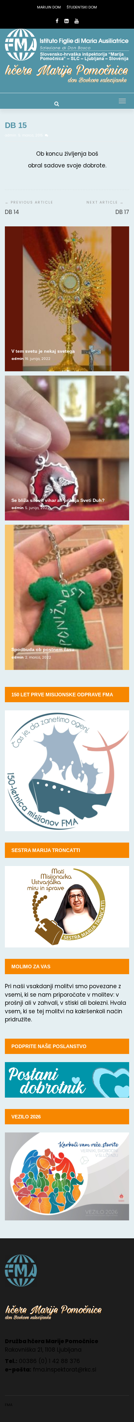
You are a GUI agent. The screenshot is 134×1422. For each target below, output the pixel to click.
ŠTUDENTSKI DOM (82, 7)
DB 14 (12, 212)
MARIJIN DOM (49, 7)
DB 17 (122, 212)
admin (11, 135)
